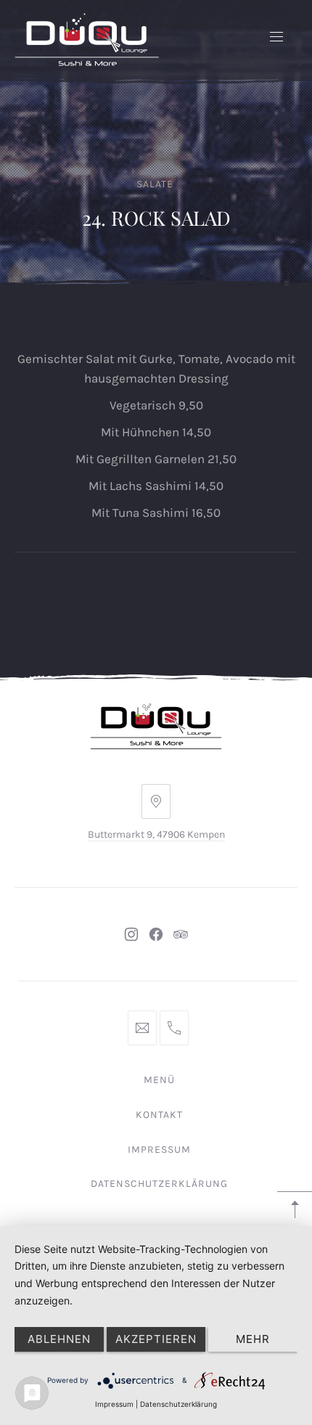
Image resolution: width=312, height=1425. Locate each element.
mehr (253, 1339)
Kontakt (159, 1114)
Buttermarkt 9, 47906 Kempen (156, 834)
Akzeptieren (156, 1339)
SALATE (154, 184)
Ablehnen (59, 1339)
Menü (159, 1080)
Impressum (159, 1149)
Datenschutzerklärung (159, 1183)
